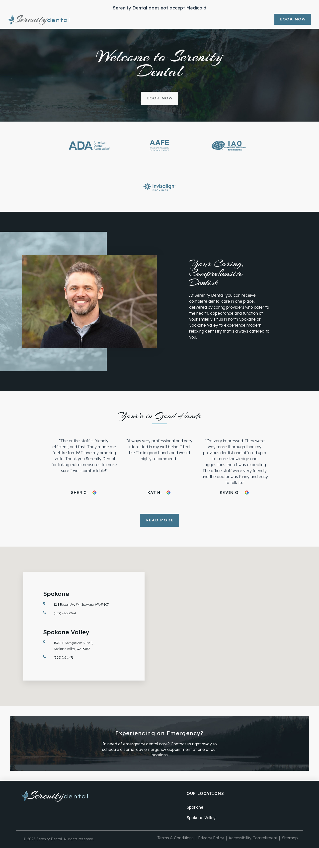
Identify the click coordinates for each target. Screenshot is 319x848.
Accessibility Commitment (253, 837)
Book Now (293, 19)
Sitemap (290, 837)
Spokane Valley (201, 817)
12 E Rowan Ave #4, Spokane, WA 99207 (81, 604)
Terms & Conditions (175, 837)
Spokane (195, 807)
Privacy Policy (211, 837)
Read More (159, 520)
